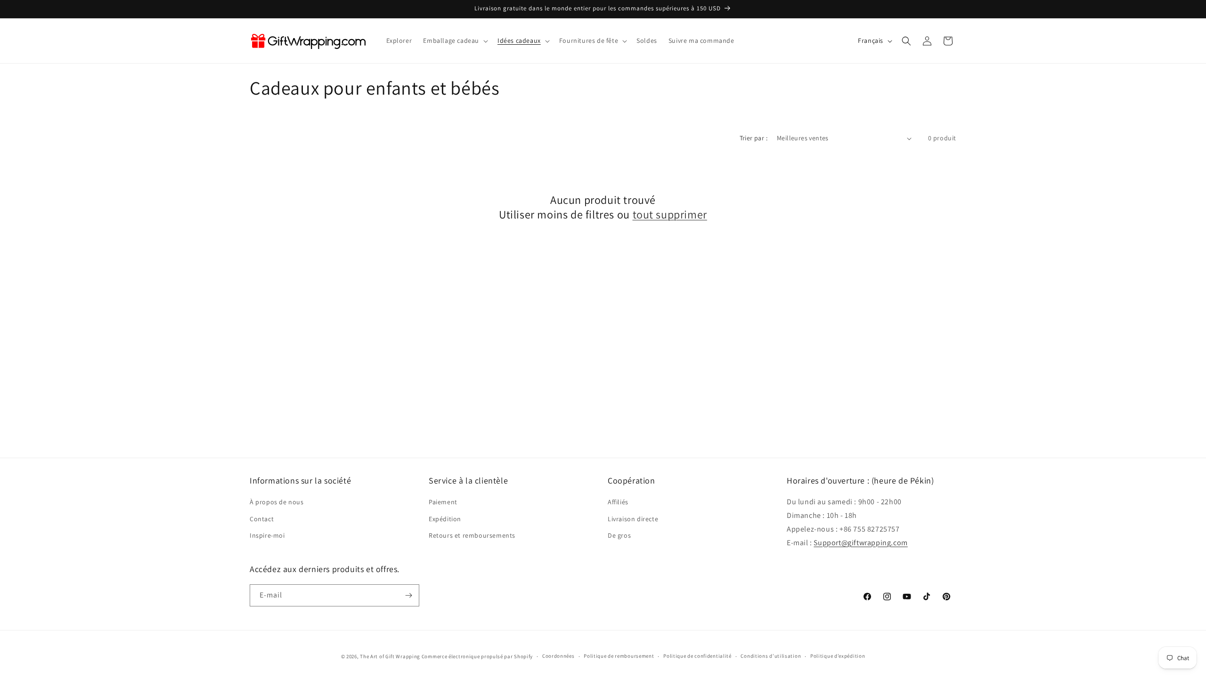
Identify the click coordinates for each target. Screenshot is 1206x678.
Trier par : (753, 138)
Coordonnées (558, 656)
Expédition (445, 518)
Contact (262, 518)
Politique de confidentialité (697, 656)
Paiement (443, 502)
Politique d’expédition (837, 656)
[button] (454, 40)
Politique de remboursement (619, 656)
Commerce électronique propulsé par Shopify (477, 656)
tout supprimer (670, 214)
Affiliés (618, 502)
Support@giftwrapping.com (860, 542)
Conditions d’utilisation (771, 656)
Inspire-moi (267, 535)
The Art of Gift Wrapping (390, 656)
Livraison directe (633, 518)
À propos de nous (277, 502)
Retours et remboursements (472, 535)
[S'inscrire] (408, 595)
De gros (619, 535)
